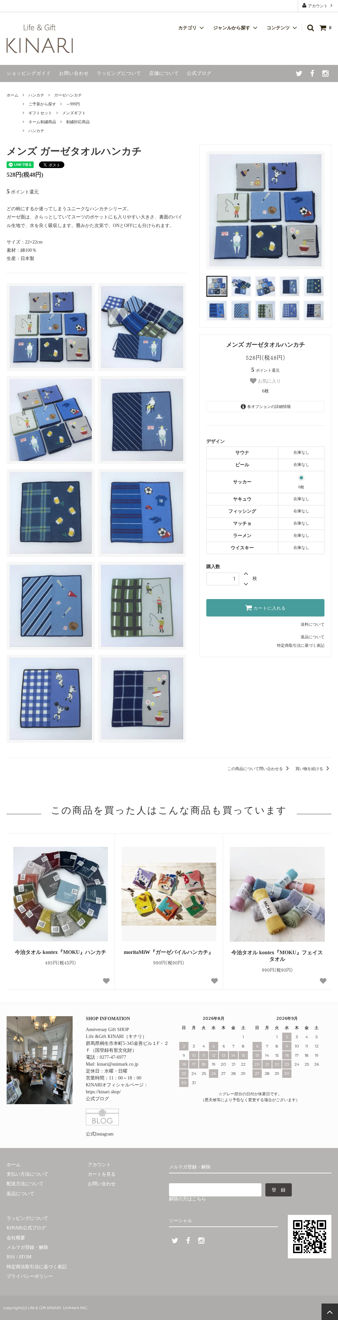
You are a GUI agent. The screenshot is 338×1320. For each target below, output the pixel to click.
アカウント (318, 6)
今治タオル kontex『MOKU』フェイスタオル (277, 956)
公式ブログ (199, 73)
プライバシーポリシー (30, 1276)
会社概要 (16, 1237)
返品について (312, 637)
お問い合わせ (74, 73)
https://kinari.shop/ (103, 1091)
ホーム (12, 95)
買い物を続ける (309, 768)
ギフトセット (40, 113)
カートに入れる (269, 608)
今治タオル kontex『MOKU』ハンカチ (60, 952)
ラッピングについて (119, 73)
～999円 (73, 104)
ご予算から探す (42, 104)
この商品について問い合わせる (255, 768)
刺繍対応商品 (78, 122)
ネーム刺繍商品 (42, 122)
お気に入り (268, 381)
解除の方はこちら (187, 1198)
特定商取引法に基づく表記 (300, 645)
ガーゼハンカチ (68, 95)
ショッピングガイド (29, 73)
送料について (312, 624)
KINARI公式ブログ (26, 1227)
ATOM (24, 1256)
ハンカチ (36, 95)
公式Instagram (100, 1134)
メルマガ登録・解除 (27, 1247)
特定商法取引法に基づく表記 (37, 1266)
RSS (11, 1256)
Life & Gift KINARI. (44, 1307)
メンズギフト (74, 113)
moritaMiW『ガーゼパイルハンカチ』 (169, 952)
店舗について (164, 73)
